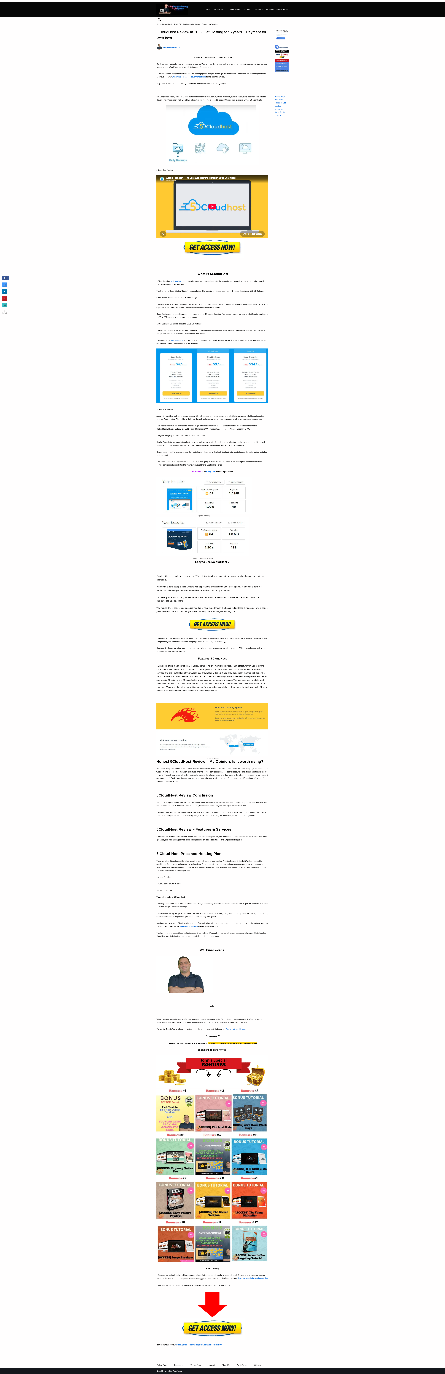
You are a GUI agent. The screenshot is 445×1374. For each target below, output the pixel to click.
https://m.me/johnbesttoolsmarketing (253, 1278)
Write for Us (280, 112)
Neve (158, 1371)
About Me (279, 109)
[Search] (159, 19)
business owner (177, 340)
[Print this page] (4, 306)
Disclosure (279, 100)
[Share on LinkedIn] (4, 293)
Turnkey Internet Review (236, 1029)
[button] (262, 9)
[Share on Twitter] (4, 286)
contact (278, 106)
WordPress (177, 1371)
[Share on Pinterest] (4, 300)
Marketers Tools (219, 9)
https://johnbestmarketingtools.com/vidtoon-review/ (199, 1345)
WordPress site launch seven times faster (189, 77)
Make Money (235, 9)
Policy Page (280, 96)
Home (158, 24)
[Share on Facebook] (4, 280)
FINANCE (247, 9)
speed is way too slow (189, 926)
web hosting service (179, 281)
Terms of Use (280, 103)
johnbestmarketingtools (171, 47)
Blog (208, 9)
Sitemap (278, 115)
